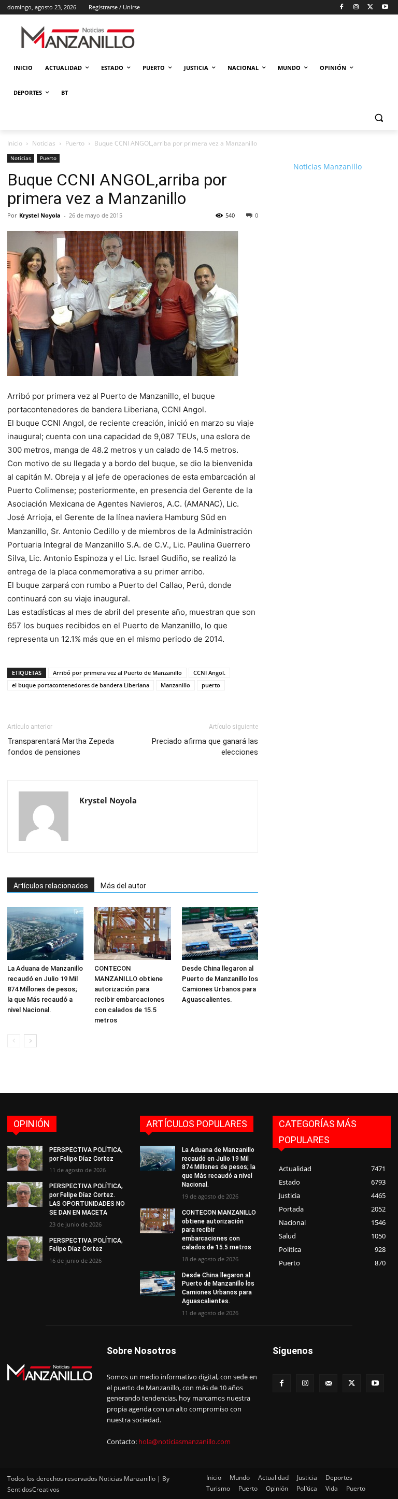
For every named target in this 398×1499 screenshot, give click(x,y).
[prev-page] (13, 1040)
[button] (378, 118)
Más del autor (123, 886)
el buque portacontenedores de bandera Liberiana (80, 685)
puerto (211, 685)
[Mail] (328, 1383)
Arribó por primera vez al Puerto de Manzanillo (117, 672)
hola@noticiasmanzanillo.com (184, 1441)
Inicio (14, 143)
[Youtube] (385, 7)
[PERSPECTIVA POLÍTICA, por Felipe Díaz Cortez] (24, 1158)
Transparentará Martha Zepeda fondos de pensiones (60, 747)
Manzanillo (175, 685)
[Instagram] (356, 7)
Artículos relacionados (50, 886)
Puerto (74, 143)
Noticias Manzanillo (327, 166)
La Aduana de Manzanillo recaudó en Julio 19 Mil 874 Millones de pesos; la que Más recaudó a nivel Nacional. (45, 989)
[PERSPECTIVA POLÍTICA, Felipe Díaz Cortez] (24, 1248)
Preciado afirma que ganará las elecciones (205, 747)
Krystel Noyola (40, 215)
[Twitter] (370, 7)
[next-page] (30, 1040)
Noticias (43, 143)
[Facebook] (342, 7)
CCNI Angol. (209, 672)
